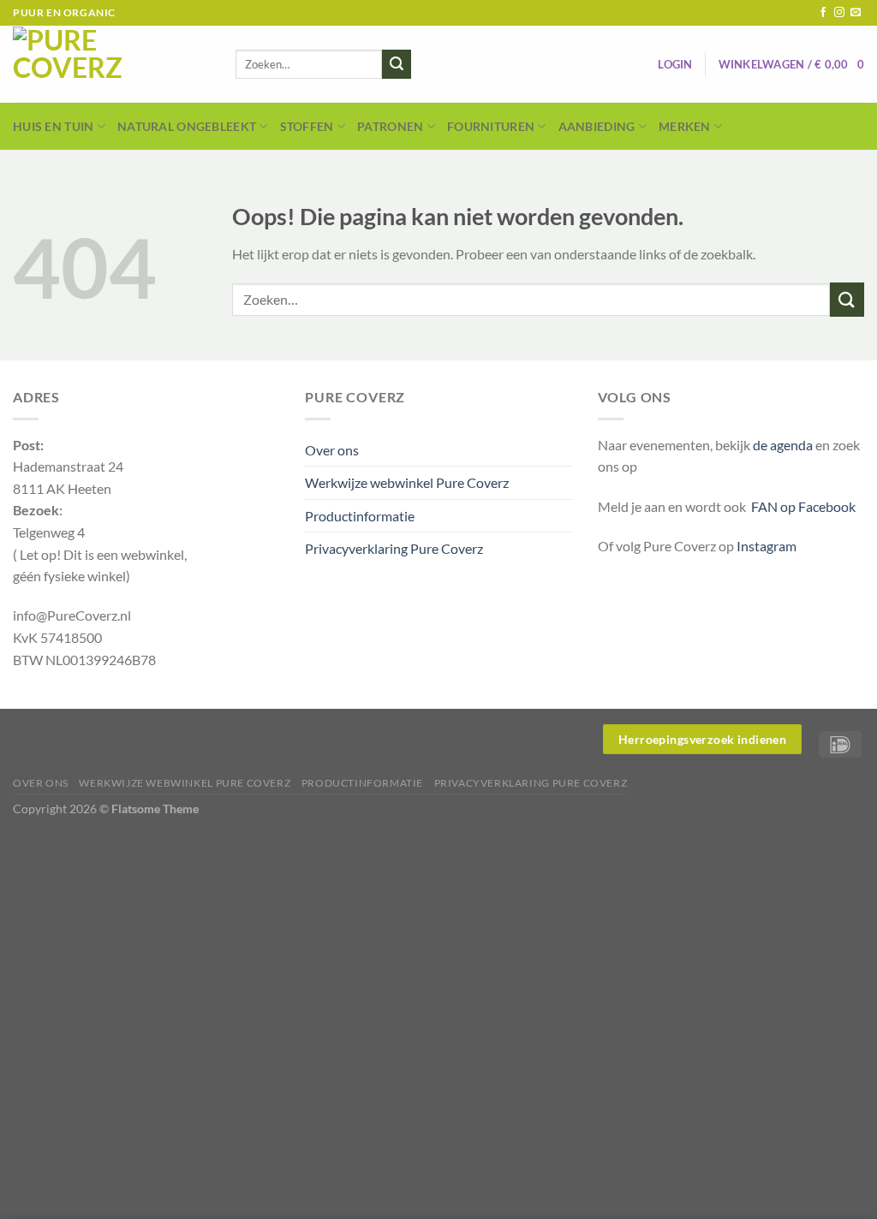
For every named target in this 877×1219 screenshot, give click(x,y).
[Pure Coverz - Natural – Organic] (111, 64)
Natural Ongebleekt (186, 126)
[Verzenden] (396, 64)
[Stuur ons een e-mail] (855, 13)
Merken (685, 126)
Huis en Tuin (53, 126)
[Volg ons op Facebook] (823, 13)
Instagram (766, 546)
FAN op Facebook (801, 506)
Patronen (390, 126)
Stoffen (307, 126)
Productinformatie (360, 516)
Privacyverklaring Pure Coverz (394, 548)
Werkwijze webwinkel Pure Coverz (407, 482)
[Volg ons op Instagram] (839, 13)
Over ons (332, 450)
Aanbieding (596, 126)
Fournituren (490, 126)
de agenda (784, 445)
